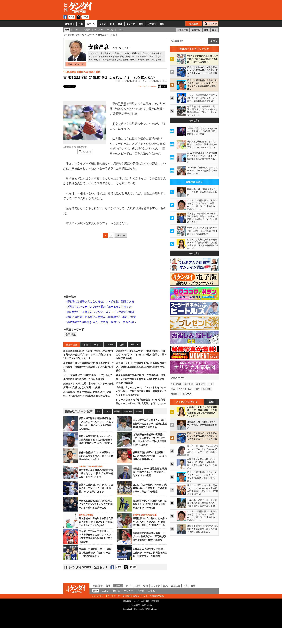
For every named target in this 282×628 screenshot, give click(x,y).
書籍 (162, 24)
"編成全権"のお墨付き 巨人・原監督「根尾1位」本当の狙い (101, 322)
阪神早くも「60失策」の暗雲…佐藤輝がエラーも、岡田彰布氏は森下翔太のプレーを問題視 (150, 552)
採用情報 (155, 601)
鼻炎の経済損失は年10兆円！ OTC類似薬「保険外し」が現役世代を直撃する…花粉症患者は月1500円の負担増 (140, 379)
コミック (130, 24)
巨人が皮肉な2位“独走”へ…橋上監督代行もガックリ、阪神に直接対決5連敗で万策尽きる (150, 423)
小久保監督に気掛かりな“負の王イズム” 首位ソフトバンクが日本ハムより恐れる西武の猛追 (96, 504)
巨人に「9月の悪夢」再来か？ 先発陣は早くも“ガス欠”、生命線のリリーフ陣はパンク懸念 (150, 488)
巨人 (173, 389)
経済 (112, 24)
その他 (139, 411)
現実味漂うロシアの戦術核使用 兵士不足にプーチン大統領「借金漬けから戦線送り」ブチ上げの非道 (88, 367)
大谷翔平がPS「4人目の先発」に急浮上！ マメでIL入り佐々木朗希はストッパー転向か (150, 504)
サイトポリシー (98, 596)
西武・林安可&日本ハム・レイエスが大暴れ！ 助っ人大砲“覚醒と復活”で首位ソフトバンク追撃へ (96, 439)
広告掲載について (131, 601)
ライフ (102, 24)
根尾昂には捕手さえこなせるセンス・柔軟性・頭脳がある (100, 301)
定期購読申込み (157, 596)
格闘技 (117, 411)
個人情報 (126, 596)
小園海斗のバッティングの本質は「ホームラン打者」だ (99, 306)
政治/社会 (69, 24)
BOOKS (134, 344)
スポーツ (91, 24)
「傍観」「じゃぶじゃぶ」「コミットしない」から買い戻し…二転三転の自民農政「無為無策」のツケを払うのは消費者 (141, 391)
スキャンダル (185, 389)
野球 (99, 411)
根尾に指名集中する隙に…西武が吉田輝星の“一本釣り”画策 (101, 317)
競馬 (141, 24)
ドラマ (116, 123)
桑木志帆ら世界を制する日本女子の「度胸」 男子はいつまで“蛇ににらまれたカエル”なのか (96, 522)
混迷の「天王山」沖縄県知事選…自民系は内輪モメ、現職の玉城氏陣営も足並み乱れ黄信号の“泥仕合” (141, 367)
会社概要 (145, 601)
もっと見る (194, 120)
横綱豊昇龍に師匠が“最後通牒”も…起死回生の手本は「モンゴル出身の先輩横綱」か (150, 456)
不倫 (210, 384)
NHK (197, 389)
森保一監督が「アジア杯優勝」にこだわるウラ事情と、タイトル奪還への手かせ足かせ (96, 456)
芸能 (80, 24)
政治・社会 (71, 344)
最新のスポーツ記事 (79, 411)
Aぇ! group (176, 384)
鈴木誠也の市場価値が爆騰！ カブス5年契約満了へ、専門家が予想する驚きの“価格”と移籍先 (149, 536)
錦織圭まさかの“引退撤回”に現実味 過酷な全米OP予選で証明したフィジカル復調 (150, 472)
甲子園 (122, 103)
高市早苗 (187, 394)
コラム (148, 411)
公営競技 (151, 24)
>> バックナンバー (147, 86)
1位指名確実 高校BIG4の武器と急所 (81, 72)
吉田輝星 (70, 334)
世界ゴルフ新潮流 (86, 515)
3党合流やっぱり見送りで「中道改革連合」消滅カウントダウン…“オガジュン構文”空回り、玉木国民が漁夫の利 (141, 354)
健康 (120, 24)
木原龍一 (175, 394)
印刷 (164, 86)
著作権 (136, 596)
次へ (120, 235)
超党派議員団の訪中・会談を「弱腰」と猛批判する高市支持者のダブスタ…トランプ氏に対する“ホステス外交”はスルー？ (88, 354)
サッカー (128, 411)
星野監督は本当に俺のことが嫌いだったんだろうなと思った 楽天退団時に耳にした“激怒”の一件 (150, 522)
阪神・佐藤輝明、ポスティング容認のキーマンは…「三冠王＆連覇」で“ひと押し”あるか (96, 488)
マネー (110, 344)
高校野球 (188, 384)
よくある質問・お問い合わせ (141, 605)
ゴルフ (107, 411)
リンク (145, 596)
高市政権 (200, 384)
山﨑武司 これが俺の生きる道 (91, 466)
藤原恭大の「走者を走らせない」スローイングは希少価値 (100, 311)
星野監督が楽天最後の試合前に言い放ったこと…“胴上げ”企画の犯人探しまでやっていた (96, 473)
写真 (185, 585)
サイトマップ (114, 596)
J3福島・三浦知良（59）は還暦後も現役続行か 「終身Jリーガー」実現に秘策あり (95, 552)
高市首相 (207, 389)
